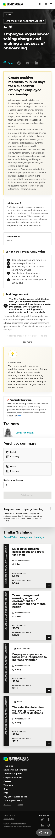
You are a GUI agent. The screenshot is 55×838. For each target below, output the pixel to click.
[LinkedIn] (36, 63)
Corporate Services (13, 777)
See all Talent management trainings (24, 537)
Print (10, 63)
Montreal (7, 805)
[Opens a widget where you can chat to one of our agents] (44, 833)
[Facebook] (19, 63)
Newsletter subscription (15, 770)
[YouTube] (27, 63)
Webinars (8, 785)
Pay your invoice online (15, 797)
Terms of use (9, 819)
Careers (7, 781)
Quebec (20, 805)
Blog (6, 789)
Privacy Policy (9, 815)
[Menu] (51, 4)
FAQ (19, 415)
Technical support (13, 773)
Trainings (8, 766)
